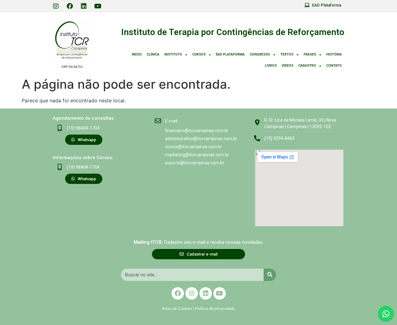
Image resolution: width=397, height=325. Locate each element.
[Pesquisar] (270, 275)
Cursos (199, 54)
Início (137, 54)
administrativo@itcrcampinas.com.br (201, 138)
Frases (310, 54)
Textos (286, 54)
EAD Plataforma (230, 54)
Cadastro (307, 66)
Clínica (153, 54)
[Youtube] (97, 6)
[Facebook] (70, 6)
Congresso (260, 54)
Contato (334, 66)
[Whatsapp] (386, 314)
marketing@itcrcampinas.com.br (197, 154)
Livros (271, 66)
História (334, 54)
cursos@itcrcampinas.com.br (193, 146)
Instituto (173, 54)
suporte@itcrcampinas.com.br (194, 162)
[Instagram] (56, 6)
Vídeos (287, 66)
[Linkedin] (84, 6)
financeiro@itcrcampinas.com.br (197, 130)
